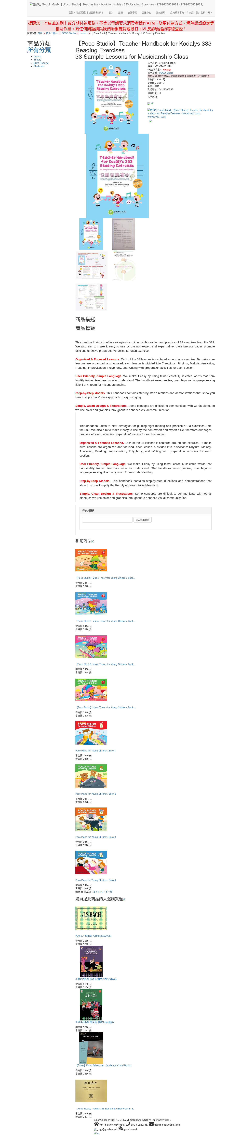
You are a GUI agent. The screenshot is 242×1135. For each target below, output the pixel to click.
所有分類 (39, 49)
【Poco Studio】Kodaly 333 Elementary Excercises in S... (105, 1108)
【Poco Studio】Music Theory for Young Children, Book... (105, 577)
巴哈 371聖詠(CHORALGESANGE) (93, 935)
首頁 (40, 33)
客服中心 (146, 12)
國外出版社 (52, 33)
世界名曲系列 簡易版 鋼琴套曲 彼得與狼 (96, 979)
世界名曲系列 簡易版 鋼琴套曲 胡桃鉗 (94, 1022)
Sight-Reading (41, 62)
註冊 (120, 12)
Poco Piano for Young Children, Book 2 (95, 793)
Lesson (83, 33)
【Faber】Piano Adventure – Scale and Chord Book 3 (103, 1065)
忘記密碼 (132, 12)
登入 (111, 12)
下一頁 (108, 891)
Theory (37, 59)
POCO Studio (69, 33)
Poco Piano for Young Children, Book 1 (95, 750)
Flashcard (39, 66)
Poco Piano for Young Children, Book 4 (95, 880)
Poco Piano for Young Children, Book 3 (95, 836)
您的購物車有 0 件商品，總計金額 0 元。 (191, 12)
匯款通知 (160, 12)
